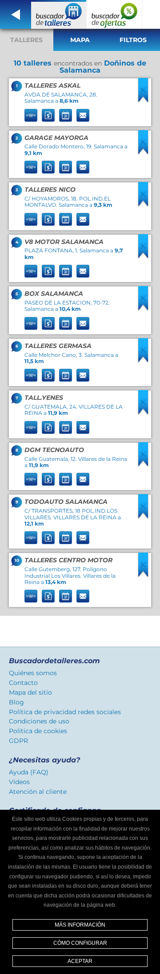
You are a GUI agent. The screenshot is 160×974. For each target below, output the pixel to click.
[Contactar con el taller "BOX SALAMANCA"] (82, 323)
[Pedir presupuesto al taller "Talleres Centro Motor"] (48, 596)
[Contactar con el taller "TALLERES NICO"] (82, 219)
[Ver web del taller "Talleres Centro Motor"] (30, 596)
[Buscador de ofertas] (114, 14)
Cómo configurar (80, 943)
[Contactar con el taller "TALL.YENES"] (82, 427)
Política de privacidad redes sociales (65, 712)
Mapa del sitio (30, 692)
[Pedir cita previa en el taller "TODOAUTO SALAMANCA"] (65, 537)
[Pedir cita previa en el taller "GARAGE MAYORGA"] (65, 167)
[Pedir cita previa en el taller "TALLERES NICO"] (65, 219)
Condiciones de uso (39, 721)
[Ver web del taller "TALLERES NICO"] (30, 219)
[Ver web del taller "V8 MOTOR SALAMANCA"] (30, 271)
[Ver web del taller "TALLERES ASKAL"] (30, 115)
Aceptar (80, 961)
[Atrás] (15, 14)
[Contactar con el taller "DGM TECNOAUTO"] (82, 479)
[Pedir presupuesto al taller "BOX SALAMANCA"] (48, 323)
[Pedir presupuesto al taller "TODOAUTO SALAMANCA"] (48, 537)
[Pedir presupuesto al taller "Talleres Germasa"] (48, 375)
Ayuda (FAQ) (28, 772)
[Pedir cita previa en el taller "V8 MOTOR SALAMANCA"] (65, 271)
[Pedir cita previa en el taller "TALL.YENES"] (65, 427)
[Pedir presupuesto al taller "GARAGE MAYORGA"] (48, 167)
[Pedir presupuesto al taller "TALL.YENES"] (48, 427)
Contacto (23, 683)
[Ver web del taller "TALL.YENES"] (30, 427)
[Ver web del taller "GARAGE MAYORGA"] (30, 167)
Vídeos (19, 782)
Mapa (80, 40)
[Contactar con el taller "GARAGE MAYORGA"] (82, 167)
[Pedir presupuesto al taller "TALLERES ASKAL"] (48, 115)
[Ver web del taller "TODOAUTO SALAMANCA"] (30, 537)
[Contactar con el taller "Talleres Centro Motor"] (82, 596)
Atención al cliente (38, 792)
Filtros (133, 40)
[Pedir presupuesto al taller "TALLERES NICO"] (48, 219)
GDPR (18, 741)
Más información (80, 925)
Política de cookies (38, 731)
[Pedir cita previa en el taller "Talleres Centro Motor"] (65, 596)
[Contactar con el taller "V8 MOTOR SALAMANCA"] (82, 271)
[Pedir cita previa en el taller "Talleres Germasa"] (65, 375)
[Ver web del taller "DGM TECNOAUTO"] (30, 479)
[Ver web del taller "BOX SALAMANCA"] (30, 323)
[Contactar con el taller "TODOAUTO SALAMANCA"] (82, 537)
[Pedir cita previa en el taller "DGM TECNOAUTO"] (65, 479)
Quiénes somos (33, 673)
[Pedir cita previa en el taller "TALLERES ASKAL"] (65, 115)
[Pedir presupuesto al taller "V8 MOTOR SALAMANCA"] (48, 271)
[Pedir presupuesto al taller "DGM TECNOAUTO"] (48, 479)
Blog (16, 702)
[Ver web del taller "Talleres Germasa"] (30, 375)
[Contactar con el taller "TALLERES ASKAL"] (82, 115)
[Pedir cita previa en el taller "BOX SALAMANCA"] (65, 323)
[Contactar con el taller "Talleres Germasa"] (82, 375)
